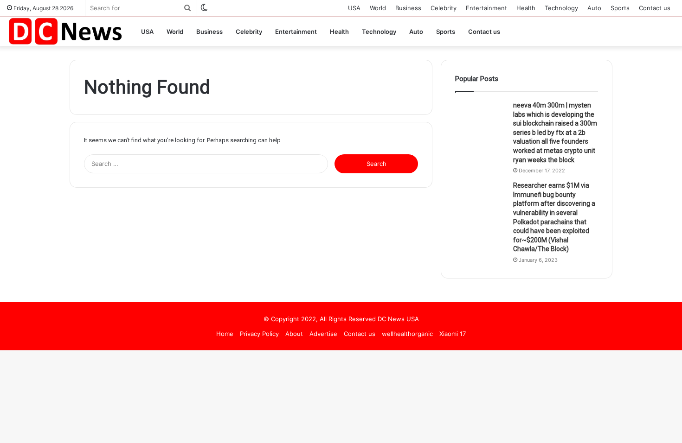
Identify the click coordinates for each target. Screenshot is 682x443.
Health (525, 8)
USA (354, 8)
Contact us (654, 8)
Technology (561, 8)
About (294, 333)
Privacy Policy (259, 333)
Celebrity (444, 8)
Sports (620, 8)
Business (408, 8)
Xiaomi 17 (452, 333)
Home (224, 333)
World (378, 8)
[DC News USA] (65, 31)
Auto (594, 8)
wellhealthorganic (407, 333)
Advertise (323, 333)
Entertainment (486, 8)
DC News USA (398, 319)
